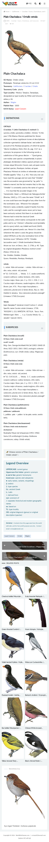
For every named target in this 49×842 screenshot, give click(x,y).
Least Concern (9, 536)
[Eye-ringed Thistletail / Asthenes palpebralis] (24, 798)
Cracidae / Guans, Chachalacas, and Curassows (25, 21)
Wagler (13, 102)
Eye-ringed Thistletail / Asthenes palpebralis (20, 826)
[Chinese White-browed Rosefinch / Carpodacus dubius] (36, 712)
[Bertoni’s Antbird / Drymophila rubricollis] (36, 679)
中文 (30, 3)
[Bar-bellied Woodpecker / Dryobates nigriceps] (13, 712)
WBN (8, 21)
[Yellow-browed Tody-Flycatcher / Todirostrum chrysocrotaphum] (13, 744)
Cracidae (27, 86)
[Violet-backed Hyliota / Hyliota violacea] (13, 646)
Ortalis (35, 86)
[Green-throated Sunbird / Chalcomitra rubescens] (13, 613)
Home (7, 11)
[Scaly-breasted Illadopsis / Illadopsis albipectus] (36, 580)
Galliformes (15, 11)
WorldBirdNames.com (22, 835)
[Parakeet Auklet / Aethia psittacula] (13, 679)
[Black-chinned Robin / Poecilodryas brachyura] (36, 744)
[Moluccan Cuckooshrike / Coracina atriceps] (36, 646)
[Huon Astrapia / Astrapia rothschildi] (36, 613)
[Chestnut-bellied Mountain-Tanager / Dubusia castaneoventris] (13, 580)
